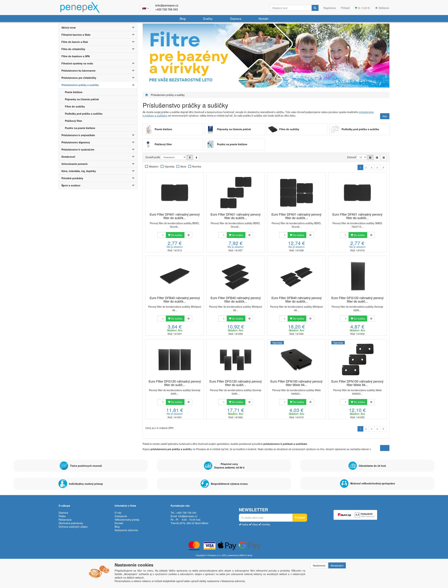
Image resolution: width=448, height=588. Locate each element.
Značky (208, 18)
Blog (183, 18)
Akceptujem (337, 565)
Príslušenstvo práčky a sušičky (80, 85)
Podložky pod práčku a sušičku (84, 113)
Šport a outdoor (70, 185)
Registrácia (329, 8)
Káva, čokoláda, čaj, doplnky (78, 171)
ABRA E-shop (245, 555)
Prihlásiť (345, 8)
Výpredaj (169, 166)
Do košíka (176, 235)
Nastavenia (319, 565)
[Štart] (146, 95)
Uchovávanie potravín (74, 164)
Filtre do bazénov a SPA (75, 56)
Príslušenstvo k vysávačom (77, 149)
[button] (130, 27)
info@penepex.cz (166, 5)
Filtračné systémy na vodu (77, 63)
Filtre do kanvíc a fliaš (74, 42)
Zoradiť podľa (152, 157)
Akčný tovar (68, 27)
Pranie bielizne (73, 92)
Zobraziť (351, 157)
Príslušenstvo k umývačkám (78, 135)
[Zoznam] (377, 157)
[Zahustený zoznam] (384, 157)
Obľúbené (383, 8)
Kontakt (263, 18)
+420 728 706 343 (166, 9)
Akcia (183, 166)
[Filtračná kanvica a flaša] (266, 56)
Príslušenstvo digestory (75, 142)
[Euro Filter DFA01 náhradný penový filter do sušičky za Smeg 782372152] (357, 192)
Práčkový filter (73, 120)
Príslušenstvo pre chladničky (78, 77)
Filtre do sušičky (75, 106)
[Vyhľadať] (315, 8)
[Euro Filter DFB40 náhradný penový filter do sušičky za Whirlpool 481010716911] (174, 276)
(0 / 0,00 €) (363, 8)
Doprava (235, 18)
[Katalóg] (370, 157)
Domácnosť (68, 156)
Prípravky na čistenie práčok (82, 99)
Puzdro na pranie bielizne (80, 128)
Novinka (196, 166)
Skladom (154, 166)
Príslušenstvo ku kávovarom (78, 70)
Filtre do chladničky (73, 49)
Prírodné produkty (72, 178)
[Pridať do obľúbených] (188, 235)
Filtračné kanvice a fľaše (75, 34)
